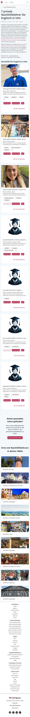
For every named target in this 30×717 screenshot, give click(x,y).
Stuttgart (19, 40)
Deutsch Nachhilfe (14, 45)
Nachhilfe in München (6, 40)
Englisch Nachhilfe (5, 45)
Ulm (17, 21)
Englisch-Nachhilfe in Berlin (7, 38)
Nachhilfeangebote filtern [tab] (10, 7)
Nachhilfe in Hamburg (20, 38)
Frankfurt (14, 40)
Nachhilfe (3, 21)
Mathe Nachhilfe (23, 44)
